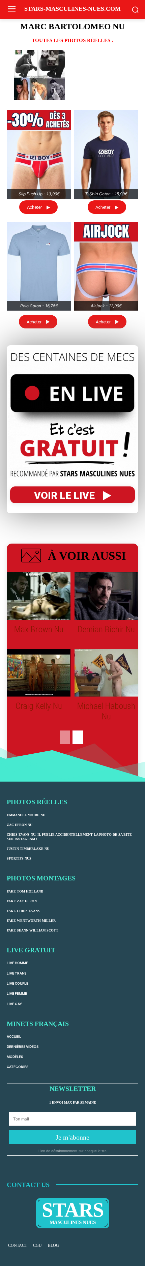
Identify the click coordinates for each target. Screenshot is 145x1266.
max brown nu (38, 629)
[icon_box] (72, 557)
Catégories (17, 1067)
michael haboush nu (106, 711)
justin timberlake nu (28, 848)
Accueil (14, 1036)
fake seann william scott (32, 930)
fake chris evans (23, 911)
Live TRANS (16, 973)
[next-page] (77, 737)
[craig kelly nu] (38, 673)
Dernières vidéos (22, 1046)
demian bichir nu (106, 629)
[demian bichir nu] (106, 596)
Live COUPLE (17, 983)
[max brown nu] (38, 596)
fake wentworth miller (31, 920)
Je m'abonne (72, 1137)
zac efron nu (19, 825)
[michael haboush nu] (106, 673)
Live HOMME (17, 963)
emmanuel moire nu (26, 815)
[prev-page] (65, 737)
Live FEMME (17, 993)
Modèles (15, 1057)
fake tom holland (25, 891)
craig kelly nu (39, 706)
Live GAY (14, 1004)
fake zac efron (22, 901)
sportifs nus (19, 858)
